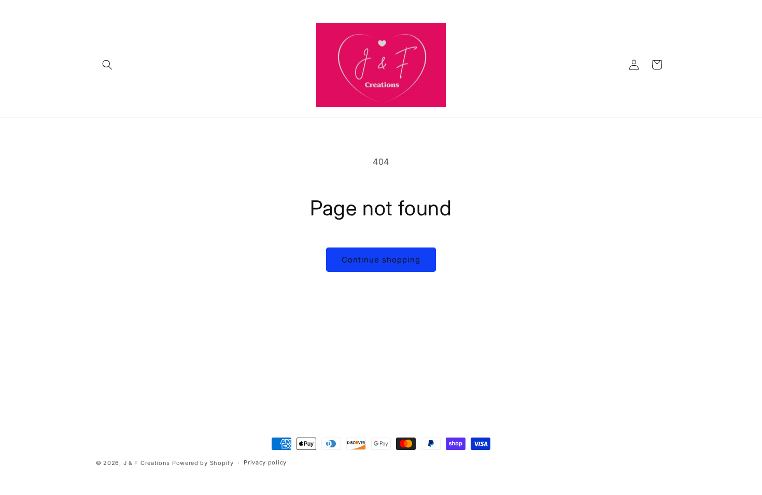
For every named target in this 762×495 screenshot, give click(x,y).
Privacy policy (265, 462)
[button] (107, 64)
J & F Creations (147, 463)
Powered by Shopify (203, 463)
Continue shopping (381, 260)
